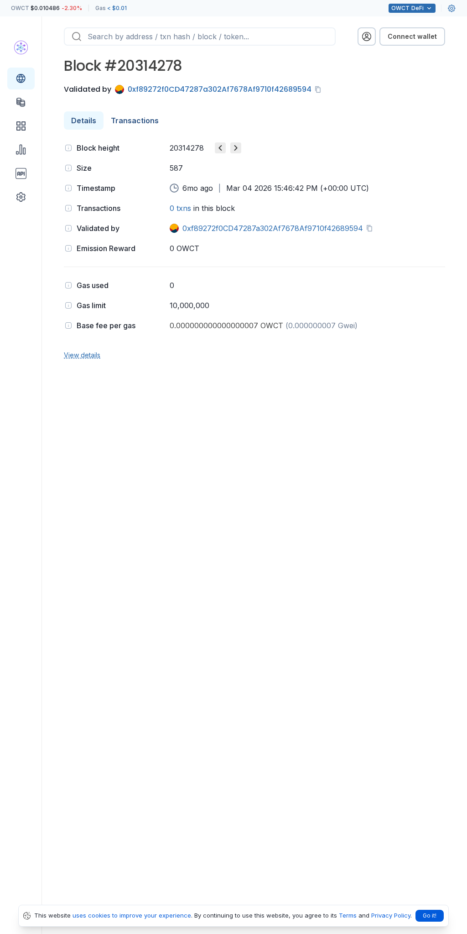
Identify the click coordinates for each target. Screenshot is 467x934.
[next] (235, 147)
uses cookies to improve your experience (132, 915)
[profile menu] (367, 36)
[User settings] (451, 8)
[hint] (68, 147)
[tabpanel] (254, 250)
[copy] (319, 89)
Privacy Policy (390, 915)
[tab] (84, 120)
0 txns (180, 208)
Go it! (429, 915)
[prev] (220, 147)
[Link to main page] (21, 47)
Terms (348, 915)
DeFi (407, 8)
